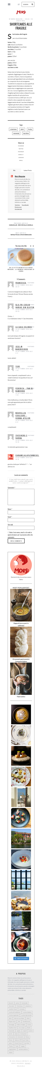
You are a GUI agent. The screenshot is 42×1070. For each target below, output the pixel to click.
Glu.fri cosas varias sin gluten (25, 306)
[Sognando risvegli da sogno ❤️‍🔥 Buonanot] (21, 797)
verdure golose (23, 1049)
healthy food (13, 1027)
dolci (22, 129)
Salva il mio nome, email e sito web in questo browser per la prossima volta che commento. (20, 534)
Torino (11, 1046)
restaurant (23, 1034)
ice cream (22, 1027)
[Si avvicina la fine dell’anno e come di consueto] (21, 756)
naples (19, 1031)
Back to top (20, 1065)
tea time (26, 133)
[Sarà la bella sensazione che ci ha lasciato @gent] (21, 818)
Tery (18, 366)
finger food (12, 1021)
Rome (10, 1040)
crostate (22, 1009)
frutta (30, 129)
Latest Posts (28, 170)
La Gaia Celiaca (24, 327)
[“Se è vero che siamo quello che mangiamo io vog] (21, 714)
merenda (16, 133)
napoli (25, 1031)
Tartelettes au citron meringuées (21, 233)
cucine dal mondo (26, 1015)
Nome (10, 509)
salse (10, 1043)
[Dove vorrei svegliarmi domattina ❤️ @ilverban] (21, 921)
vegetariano (12, 1049)
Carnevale (24, 1003)
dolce (27, 19)
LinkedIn (21, 157)
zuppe (11, 1052)
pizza (16, 1034)
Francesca (21, 283)
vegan (23, 1046)
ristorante (12, 1037)
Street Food (18, 1043)
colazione (13, 129)
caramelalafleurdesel (27, 455)
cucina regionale (14, 1015)
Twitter (21, 148)
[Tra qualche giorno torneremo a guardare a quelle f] (21, 880)
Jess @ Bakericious (22, 347)
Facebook (21, 145)
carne (17, 1003)
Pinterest (21, 151)
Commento (11, 487)
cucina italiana (27, 1012)
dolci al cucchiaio (19, 1018)
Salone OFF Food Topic (22, 1040)
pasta (31, 1031)
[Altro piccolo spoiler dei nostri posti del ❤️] (21, 735)
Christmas (20, 1006)
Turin (16, 1046)
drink (28, 1018)
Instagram (18, 209)
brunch (11, 1003)
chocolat (11, 1006)
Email (21, 160)
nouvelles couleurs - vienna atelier (23, 415)
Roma (27, 1037)
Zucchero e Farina (21, 436)
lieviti (28, 1027)
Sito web (10, 524)
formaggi (11, 1024)
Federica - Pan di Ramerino (24, 389)
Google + (21, 154)
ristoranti (20, 1037)
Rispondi (31, 283)
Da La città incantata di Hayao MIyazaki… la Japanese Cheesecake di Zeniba (21, 269)
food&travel (26, 1021)
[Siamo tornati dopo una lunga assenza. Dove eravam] (21, 900)
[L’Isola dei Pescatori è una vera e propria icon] (21, 838)
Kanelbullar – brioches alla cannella (21, 224)
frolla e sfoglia (21, 1024)
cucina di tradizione (14, 1012)
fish (19, 1021)
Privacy (28, 1063)
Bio (14, 170)
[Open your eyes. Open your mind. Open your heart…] (21, 859)
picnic (10, 1034)
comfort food (13, 1009)
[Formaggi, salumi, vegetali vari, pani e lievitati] (21, 776)
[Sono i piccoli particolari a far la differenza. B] (21, 942)
